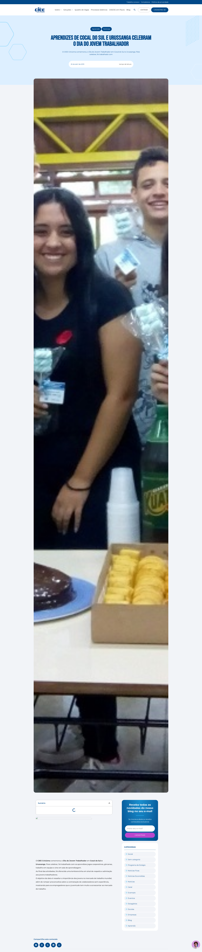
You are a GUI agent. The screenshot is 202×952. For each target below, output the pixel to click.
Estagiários (132, 904)
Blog (130, 920)
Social (130, 854)
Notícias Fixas (133, 871)
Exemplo (132, 893)
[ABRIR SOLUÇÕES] (72, 9)
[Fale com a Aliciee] (196, 944)
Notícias (106, 29)
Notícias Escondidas (136, 876)
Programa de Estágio (137, 865)
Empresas (132, 915)
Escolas (131, 909)
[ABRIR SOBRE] (61, 9)
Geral (130, 887)
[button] (109, 803)
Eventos (131, 898)
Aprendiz (96, 29)
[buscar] (134, 10)
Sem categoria (134, 860)
